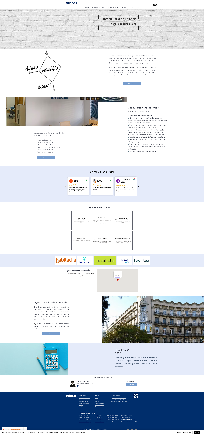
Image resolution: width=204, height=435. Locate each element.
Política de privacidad (80, 432)
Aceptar (197, 432)
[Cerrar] (202, 432)
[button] (86, 7)
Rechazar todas (187, 432)
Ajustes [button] (179, 432)
